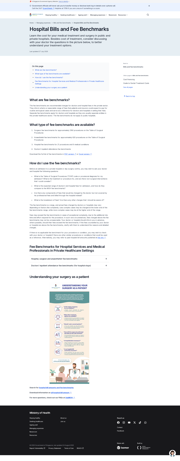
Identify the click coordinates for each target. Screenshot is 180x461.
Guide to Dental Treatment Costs (136, 83)
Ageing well (34, 425)
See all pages (128, 87)
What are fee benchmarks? (46, 70)
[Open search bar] (147, 14)
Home (32, 23)
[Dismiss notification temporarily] (149, 5)
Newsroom (113, 15)
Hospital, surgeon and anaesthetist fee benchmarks (54, 259)
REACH (79, 448)
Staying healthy (35, 418)
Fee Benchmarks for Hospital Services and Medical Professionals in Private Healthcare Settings (69, 82)
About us (63, 418)
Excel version (84, 154)
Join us (62, 421)
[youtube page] (129, 422)
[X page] (134, 422)
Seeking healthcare (36, 421)
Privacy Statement (55, 448)
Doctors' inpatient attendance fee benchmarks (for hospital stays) (61, 265)
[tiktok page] (140, 422)
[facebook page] (118, 422)
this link (101, 238)
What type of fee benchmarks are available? (52, 74)
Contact (119, 427)
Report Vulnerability (36, 448)
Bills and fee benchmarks (62, 23)
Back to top (130, 96)
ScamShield (47, 8)
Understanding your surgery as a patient (51, 87)
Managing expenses (44, 23)
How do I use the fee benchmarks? (49, 77)
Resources (33, 435)
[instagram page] (123, 422)
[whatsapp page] (145, 422)
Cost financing (129, 79)
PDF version (69, 154)
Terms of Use (69, 448)
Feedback (120, 431)
